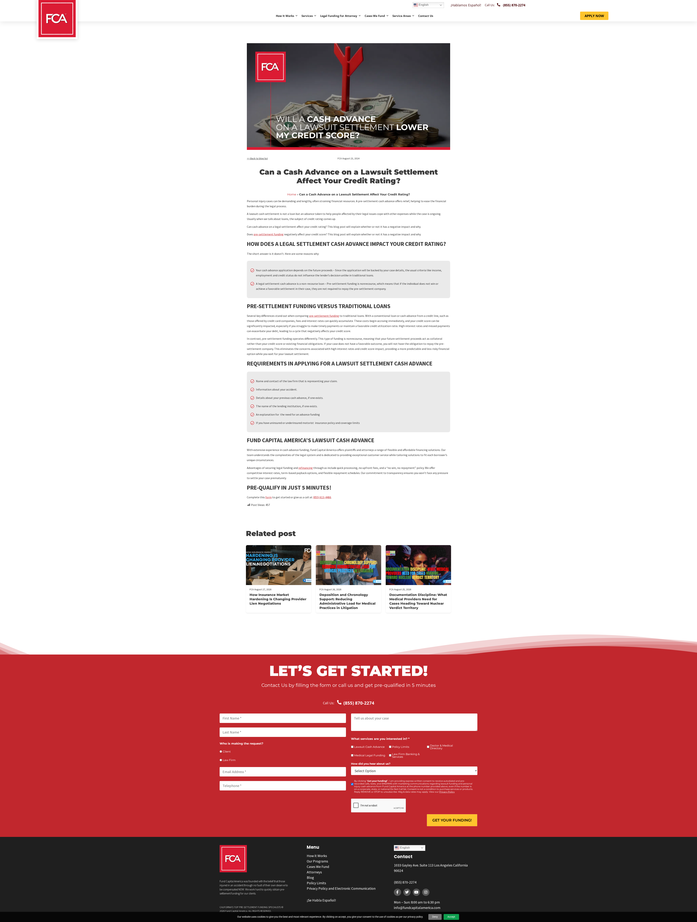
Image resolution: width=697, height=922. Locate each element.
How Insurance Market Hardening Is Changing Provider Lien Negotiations (278, 599)
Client (227, 751)
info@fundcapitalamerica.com (417, 907)
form (268, 497)
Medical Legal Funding (369, 755)
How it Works (285, 16)
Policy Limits (400, 746)
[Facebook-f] (397, 892)
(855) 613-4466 (322, 497)
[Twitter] (407, 892)
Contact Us (425, 16)
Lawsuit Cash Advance (369, 746)
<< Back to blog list (257, 158)
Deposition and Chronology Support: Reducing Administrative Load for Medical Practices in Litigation (347, 601)
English (423, 4)
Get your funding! (452, 820)
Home (291, 194)
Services (307, 16)
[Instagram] (425, 892)
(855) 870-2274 (405, 882)
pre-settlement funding (269, 234)
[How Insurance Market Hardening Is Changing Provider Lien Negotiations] (278, 565)
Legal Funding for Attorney (338, 16)
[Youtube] (416, 892)
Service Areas (401, 16)
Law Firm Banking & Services (406, 755)
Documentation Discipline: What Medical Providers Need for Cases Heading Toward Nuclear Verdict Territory (418, 601)
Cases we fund (375, 16)
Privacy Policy (447, 791)
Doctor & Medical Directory (441, 747)
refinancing (305, 468)
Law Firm (229, 760)
